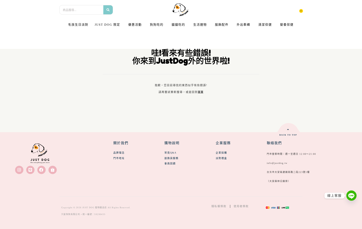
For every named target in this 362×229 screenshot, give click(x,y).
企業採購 (221, 152)
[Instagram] (19, 170)
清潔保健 (265, 24)
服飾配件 (222, 24)
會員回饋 (170, 163)
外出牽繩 (243, 24)
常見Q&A (170, 152)
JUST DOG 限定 (107, 24)
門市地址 (119, 158)
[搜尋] (108, 9)
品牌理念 (119, 152)
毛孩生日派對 (78, 24)
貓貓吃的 (178, 24)
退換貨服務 (171, 158)
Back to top (288, 135)
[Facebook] (41, 170)
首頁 (200, 92)
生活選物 (200, 24)
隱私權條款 (218, 206)
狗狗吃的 (156, 24)
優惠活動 (135, 24)
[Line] (30, 170)
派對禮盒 (221, 158)
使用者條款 (241, 206)
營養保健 (287, 24)
